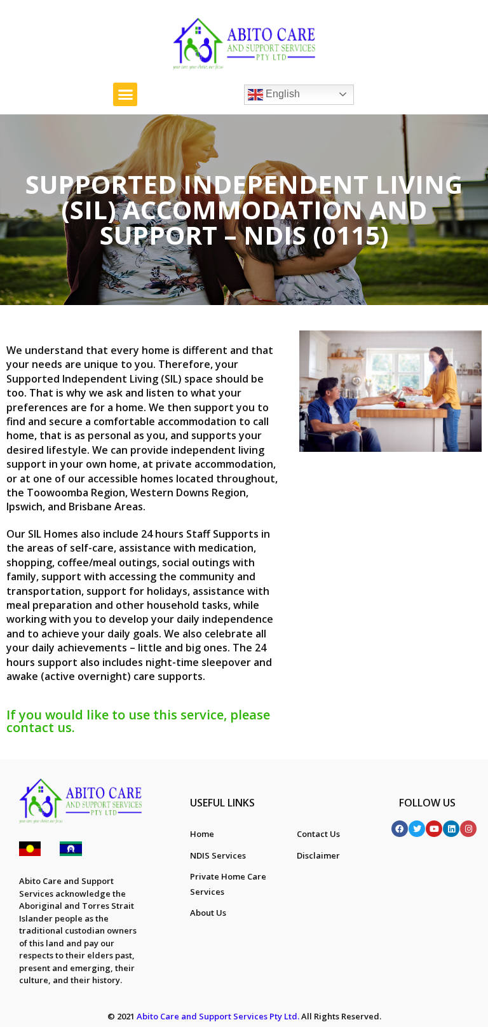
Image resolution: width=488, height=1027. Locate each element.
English (281, 93)
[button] (125, 95)
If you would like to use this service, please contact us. (138, 721)
